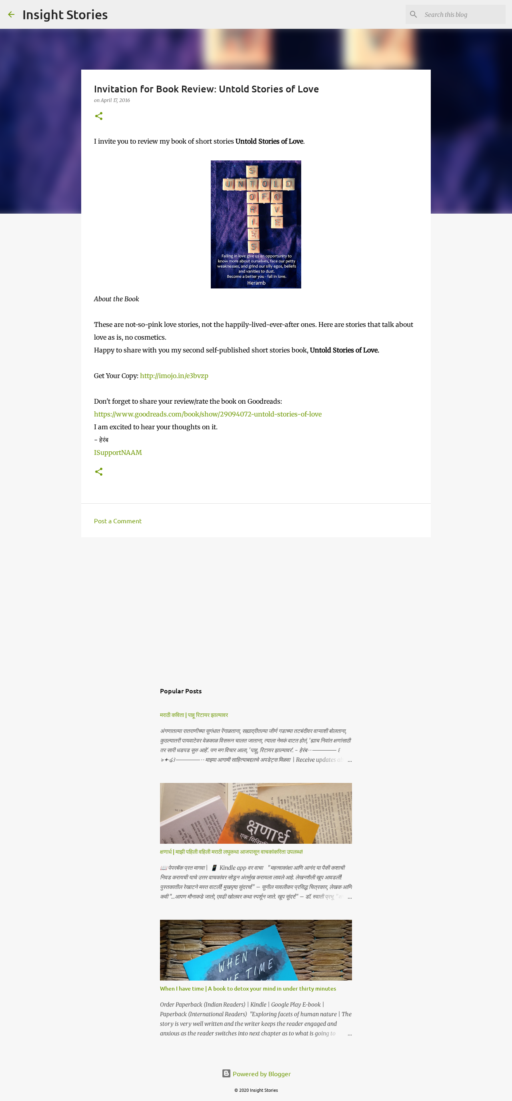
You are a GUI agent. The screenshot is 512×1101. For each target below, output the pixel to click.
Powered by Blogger (261, 1073)
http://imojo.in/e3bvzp (174, 376)
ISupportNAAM (118, 452)
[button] (99, 116)
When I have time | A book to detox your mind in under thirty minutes (248, 988)
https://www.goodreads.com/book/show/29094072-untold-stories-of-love (208, 414)
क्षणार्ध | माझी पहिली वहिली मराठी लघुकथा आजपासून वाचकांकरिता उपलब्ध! (231, 851)
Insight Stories (65, 14)
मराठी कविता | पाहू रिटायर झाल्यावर (194, 715)
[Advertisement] (256, 605)
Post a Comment (118, 520)
